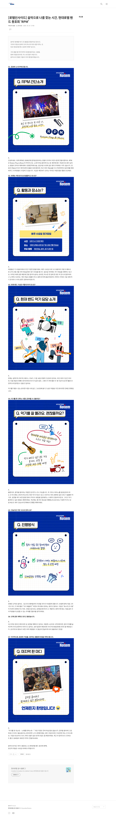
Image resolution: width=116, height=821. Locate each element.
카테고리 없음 (11, 26)
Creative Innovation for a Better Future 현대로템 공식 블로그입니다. (30, 771)
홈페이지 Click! (12, 806)
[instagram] (9, 813)
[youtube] (13, 813)
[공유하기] (13, 754)
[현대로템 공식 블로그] (11, 4)
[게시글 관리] (16, 754)
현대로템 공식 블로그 (18, 768)
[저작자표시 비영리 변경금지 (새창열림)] (28, 754)
